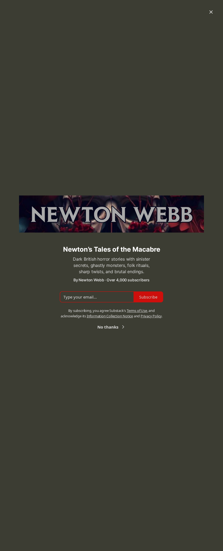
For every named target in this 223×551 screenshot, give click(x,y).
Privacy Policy (151, 316)
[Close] (211, 12)
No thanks (107, 327)
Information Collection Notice (110, 316)
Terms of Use (137, 310)
